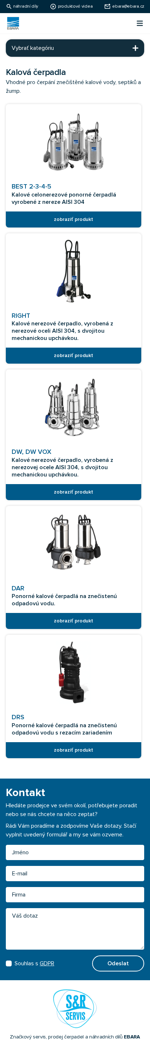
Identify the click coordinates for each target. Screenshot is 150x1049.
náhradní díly (25, 6)
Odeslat (118, 963)
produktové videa (75, 6)
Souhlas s (34, 963)
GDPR (47, 963)
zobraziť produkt (73, 219)
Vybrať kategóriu (33, 48)
